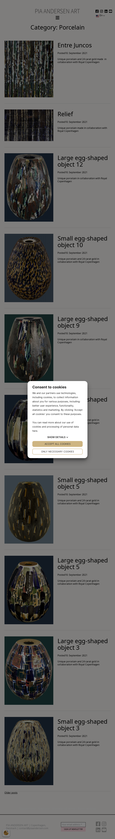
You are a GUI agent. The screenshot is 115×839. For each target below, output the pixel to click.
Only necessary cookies (57, 451)
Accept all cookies (58, 443)
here (34, 430)
